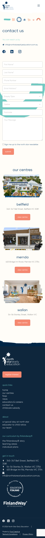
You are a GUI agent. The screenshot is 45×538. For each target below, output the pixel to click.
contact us (7, 405)
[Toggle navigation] (39, 5)
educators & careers (12, 402)
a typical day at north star (15, 422)
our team (7, 427)
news (4, 399)
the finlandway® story (13, 441)
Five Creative (15, 532)
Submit (8, 152)
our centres (8, 393)
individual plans (10, 447)
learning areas (9, 444)
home (5, 390)
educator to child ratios (14, 424)
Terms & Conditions (9, 534)
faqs (4, 396)
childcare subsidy (11, 408)
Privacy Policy (28, 534)
